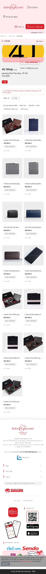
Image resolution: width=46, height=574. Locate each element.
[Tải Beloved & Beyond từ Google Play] (33, 526)
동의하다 (5, 564)
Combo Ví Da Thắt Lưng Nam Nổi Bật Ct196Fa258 (20, 140)
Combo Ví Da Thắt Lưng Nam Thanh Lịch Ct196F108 (21, 314)
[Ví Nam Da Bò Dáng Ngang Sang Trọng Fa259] (12, 168)
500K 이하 (22, 105)
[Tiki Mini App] (14, 548)
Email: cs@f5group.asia (29, 68)
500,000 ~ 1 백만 (34, 105)
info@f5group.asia (31, 452)
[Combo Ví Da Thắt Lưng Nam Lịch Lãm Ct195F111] (34, 342)
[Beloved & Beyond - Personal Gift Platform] (23, 430)
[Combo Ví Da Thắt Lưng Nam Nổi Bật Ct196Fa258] (12, 124)
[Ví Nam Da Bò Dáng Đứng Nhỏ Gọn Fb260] (34, 168)
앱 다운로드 (33, 7)
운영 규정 (17, 500)
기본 (15, 98)
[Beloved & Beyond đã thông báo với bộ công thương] (13, 490)
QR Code (39, 41)
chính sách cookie (26, 561)
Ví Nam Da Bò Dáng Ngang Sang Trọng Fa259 (19, 184)
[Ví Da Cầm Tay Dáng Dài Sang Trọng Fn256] (34, 212)
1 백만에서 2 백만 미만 (10, 109)
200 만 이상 (24, 109)
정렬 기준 (6, 98)
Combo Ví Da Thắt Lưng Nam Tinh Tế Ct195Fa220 (20, 402)
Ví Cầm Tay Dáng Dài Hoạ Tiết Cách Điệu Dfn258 (19, 271)
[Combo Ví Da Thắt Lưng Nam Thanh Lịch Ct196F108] (12, 299)
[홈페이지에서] (13, 7)
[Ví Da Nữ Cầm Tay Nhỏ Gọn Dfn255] (12, 212)
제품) (4, 82)
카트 (20, 27)
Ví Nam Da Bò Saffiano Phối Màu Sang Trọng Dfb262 (21, 358)
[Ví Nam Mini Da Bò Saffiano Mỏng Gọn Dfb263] (34, 124)
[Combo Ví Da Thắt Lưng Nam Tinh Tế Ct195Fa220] (12, 386)
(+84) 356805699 (31, 62)
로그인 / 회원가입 (36, 27)
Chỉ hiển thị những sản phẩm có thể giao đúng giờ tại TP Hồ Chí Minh (22, 92)
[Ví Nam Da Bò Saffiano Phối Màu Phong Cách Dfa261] (34, 299)
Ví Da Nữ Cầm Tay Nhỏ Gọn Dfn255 (15, 227)
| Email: (17, 452)
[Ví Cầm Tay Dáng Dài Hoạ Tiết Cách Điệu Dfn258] (12, 255)
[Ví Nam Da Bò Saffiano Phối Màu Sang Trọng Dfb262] (12, 342)
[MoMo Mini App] (14, 555)
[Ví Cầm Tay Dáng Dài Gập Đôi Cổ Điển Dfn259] (34, 255)
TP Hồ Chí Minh (11, 17)
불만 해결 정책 (28, 500)
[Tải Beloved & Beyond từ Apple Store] (33, 533)
